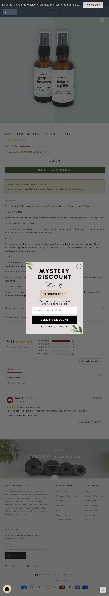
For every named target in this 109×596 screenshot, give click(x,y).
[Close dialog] (78, 266)
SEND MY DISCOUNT (55, 319)
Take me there (93, 4)
